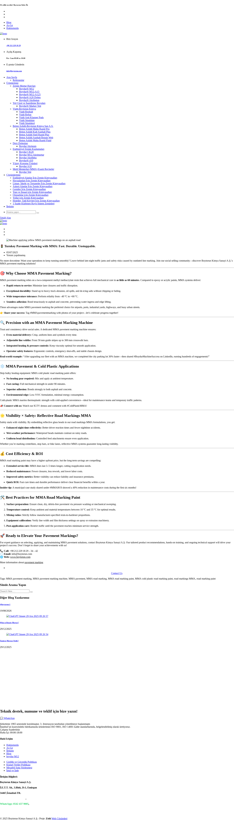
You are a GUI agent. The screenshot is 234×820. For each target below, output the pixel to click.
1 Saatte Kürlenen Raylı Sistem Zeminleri (33, 203)
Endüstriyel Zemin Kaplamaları (28, 149)
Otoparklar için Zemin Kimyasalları (30, 195)
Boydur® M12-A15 (29, 91)
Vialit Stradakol (27, 123)
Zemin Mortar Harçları (24, 86)
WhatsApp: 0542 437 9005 (14, 803)
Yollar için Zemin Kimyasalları (28, 197)
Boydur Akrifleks (28, 157)
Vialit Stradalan (27, 120)
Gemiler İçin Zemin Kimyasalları (29, 189)
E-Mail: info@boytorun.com (15, 809)
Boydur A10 (25, 166)
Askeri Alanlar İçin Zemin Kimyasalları (32, 186)
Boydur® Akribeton (29, 100)
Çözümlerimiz (13, 175)
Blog (8, 22)
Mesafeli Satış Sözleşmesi (19, 767)
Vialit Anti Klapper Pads (31, 117)
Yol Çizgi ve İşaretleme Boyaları (29, 103)
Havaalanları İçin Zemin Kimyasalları (31, 180)
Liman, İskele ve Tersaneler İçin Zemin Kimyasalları (39, 183)
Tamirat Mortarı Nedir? (9, 641)
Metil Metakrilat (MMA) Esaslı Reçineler (33, 169)
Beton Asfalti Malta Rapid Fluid (35, 140)
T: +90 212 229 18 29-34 (13, 798)
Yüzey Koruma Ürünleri (25, 163)
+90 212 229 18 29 (13, 45)
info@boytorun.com (14, 71)
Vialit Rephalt (26, 111)
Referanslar (18, 80)
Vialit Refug (25, 114)
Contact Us (116, 573)
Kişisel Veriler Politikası (18, 764)
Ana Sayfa (11, 77)
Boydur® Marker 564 (30, 106)
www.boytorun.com (20, 557)
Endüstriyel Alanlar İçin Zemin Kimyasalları (35, 177)
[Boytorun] (3, 33)
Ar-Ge (9, 25)
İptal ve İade (12, 770)
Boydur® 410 (26, 160)
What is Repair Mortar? (9, 623)
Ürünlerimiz (12, 83)
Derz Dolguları (20, 143)
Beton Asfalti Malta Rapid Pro (34, 129)
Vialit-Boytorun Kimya (24, 108)
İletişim (10, 206)
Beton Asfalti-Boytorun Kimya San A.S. (33, 126)
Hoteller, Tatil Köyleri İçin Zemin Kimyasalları (36, 200)
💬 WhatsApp (7, 718)
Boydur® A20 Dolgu (30, 97)
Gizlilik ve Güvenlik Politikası (21, 762)
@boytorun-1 (5, 604)
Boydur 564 (25, 172)
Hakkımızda (12, 28)
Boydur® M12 (26, 88)
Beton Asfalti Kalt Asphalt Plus (34, 131)
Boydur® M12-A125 (30, 94)
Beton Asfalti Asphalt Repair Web (36, 137)
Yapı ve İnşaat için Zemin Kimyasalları (32, 192)
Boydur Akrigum (27, 146)
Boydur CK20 (26, 152)
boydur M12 (12, 756)
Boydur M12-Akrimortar (31, 154)
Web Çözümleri (59, 818)
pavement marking (34, 562)
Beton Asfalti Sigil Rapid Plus (34, 134)
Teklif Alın (5, 217)
